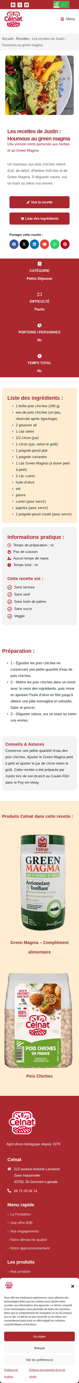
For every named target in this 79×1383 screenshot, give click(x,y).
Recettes (22, 39)
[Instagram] (19, 5)
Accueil (7, 39)
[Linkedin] (26, 5)
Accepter (39, 1336)
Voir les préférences (39, 1360)
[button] (73, 1286)
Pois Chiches (39, 1076)
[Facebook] (13, 5)
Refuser (39, 1348)
